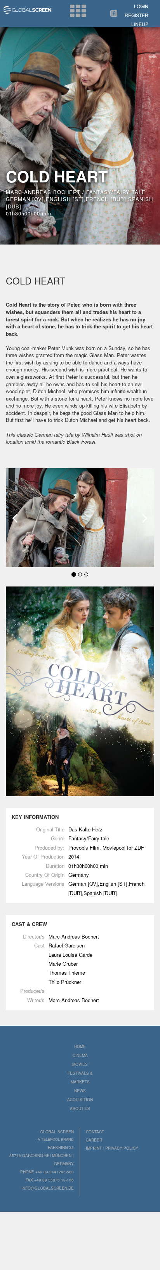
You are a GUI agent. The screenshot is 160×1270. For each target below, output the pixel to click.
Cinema (80, 1055)
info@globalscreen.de (47, 1188)
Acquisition (80, 1099)
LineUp (139, 24)
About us (80, 1108)
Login (141, 6)
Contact (95, 1132)
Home (80, 1046)
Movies (80, 1064)
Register (136, 15)
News (80, 1090)
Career (94, 1140)
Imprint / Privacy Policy (112, 1148)
